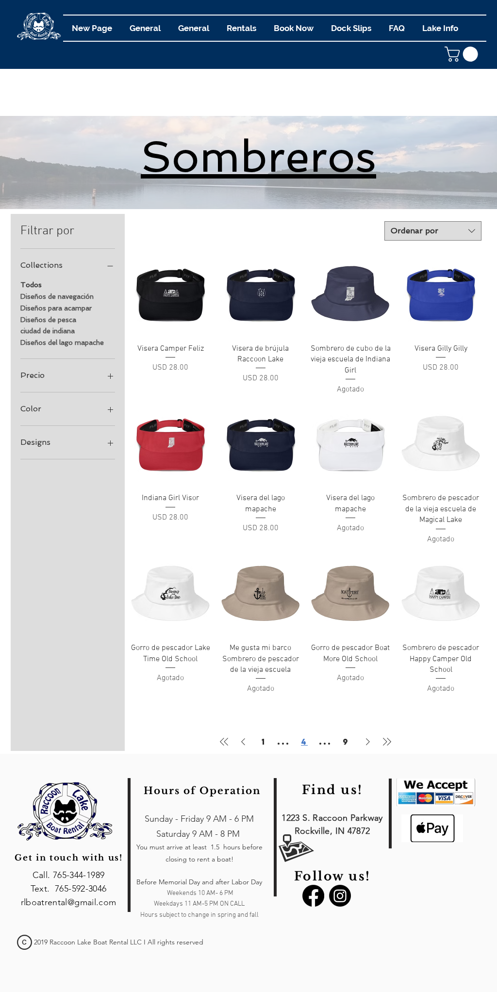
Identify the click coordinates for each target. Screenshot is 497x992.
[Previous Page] (243, 741)
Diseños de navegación (57, 296)
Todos (31, 285)
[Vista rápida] (170, 295)
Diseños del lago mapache (62, 342)
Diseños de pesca (48, 320)
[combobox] (432, 231)
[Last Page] (387, 741)
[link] (463, 54)
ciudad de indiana (47, 331)
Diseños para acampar (56, 308)
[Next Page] (368, 741)
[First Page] (224, 741)
